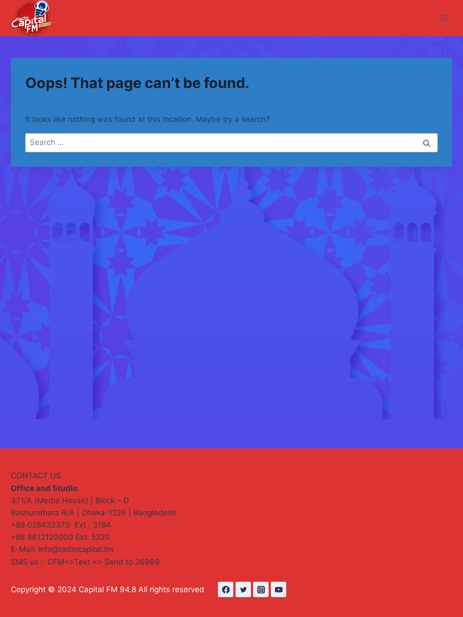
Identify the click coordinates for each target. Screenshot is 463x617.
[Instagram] (261, 589)
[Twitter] (243, 589)
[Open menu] (443, 18)
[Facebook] (225, 589)
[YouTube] (278, 589)
